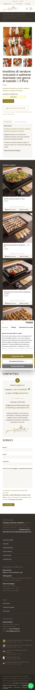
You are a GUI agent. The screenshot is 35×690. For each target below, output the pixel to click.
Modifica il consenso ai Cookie (9, 685)
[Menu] (30, 8)
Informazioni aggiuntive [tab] (20, 122)
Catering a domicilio (8, 547)
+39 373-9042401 (14, 629)
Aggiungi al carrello (11, 209)
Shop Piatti (5, 544)
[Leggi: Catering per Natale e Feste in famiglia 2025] (4, 640)
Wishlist (21, 1)
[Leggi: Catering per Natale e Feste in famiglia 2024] (4, 645)
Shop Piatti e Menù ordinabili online (14, 14)
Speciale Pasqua (10, 114)
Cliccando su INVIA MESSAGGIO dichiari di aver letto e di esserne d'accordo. (17, 495)
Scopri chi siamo (7, 555)
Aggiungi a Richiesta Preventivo (15, 108)
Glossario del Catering (12, 657)
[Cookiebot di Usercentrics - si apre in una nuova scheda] (25, 323)
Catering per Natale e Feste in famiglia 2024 (19, 645)
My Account (15, 1)
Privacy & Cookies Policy (24, 683)
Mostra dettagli (24, 209)
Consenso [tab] (5, 327)
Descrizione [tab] (7, 122)
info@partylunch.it (20, 393)
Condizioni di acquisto (8, 607)
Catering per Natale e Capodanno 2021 (17, 662)
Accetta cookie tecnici (17, 366)
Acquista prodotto (8, 101)
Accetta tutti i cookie (17, 356)
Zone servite (6, 611)
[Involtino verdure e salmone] (17, 41)
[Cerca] (26, 8)
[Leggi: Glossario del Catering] (4, 657)
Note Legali (15, 683)
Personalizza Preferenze (16, 361)
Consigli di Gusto (7, 559)
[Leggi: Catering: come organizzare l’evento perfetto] (4, 650)
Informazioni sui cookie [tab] (26, 327)
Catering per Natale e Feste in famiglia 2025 (19, 640)
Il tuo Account (6, 603)
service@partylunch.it (13, 631)
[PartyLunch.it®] (14, 8)
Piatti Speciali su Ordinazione (22, 112)
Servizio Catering (7, 551)
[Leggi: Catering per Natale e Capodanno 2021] (4, 662)
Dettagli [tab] (13, 327)
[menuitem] (15, 1)
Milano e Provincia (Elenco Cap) (13, 572)
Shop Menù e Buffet (8, 540)
